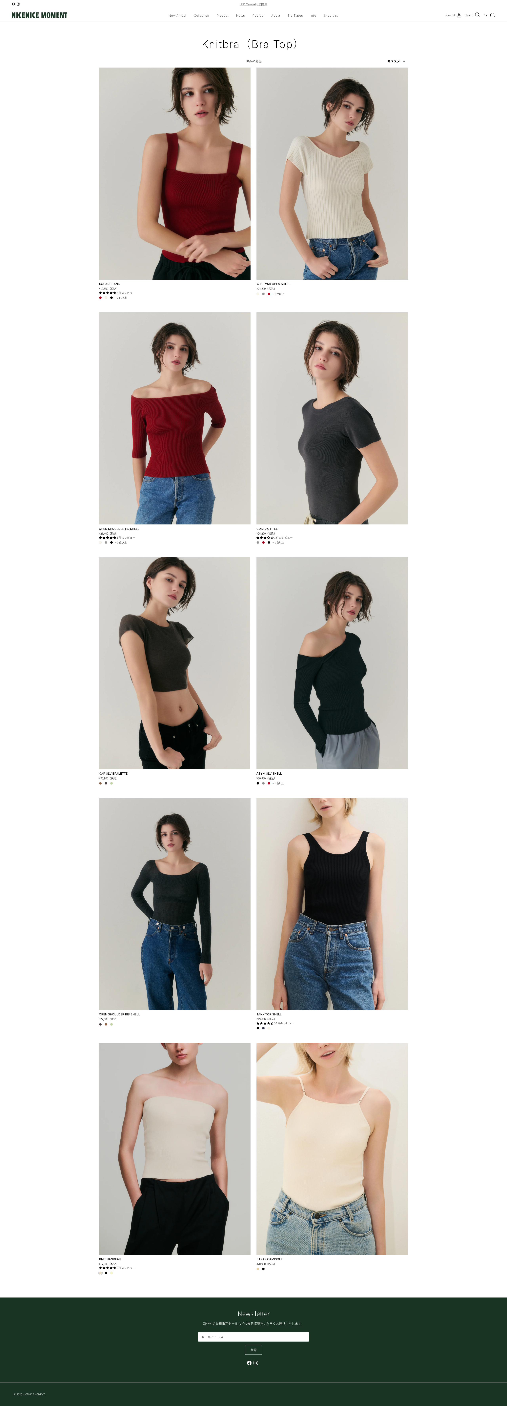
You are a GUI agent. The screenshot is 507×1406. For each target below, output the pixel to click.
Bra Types (295, 15)
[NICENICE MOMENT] (39, 15)
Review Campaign (253, 4)
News (240, 15)
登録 (253, 1349)
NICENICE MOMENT (34, 1394)
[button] (108, 293)
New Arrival (177, 15)
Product (223, 15)
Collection (201, 15)
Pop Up (258, 15)
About (275, 15)
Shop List (331, 15)
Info (313, 15)
